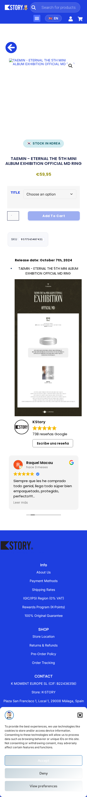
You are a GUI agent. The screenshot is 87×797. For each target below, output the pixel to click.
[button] (80, 715)
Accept (43, 760)
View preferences (43, 786)
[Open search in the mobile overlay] (55, 7)
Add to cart (53, 216)
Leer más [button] (20, 503)
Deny (43, 773)
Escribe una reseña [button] (53, 443)
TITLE (15, 192)
